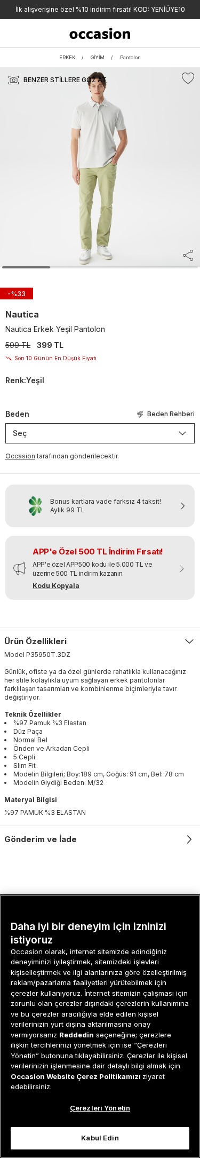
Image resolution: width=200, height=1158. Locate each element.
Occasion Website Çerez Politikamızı (76, 1076)
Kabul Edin (99, 1137)
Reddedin (76, 1034)
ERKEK (67, 57)
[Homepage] (99, 33)
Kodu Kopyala (56, 586)
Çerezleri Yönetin (100, 1108)
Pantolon (130, 57)
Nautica (22, 314)
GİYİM (98, 57)
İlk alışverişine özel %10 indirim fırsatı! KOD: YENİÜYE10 (100, 9)
